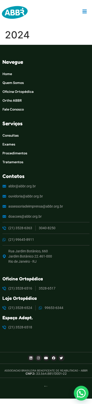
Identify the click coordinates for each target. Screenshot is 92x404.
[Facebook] (54, 358)
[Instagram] (38, 358)
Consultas (10, 135)
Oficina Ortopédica (18, 91)
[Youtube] (46, 358)
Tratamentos (12, 162)
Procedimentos (14, 153)
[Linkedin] (31, 358)
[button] (81, 393)
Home (7, 74)
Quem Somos (13, 83)
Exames (8, 144)
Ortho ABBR (12, 100)
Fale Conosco (13, 109)
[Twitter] (61, 358)
